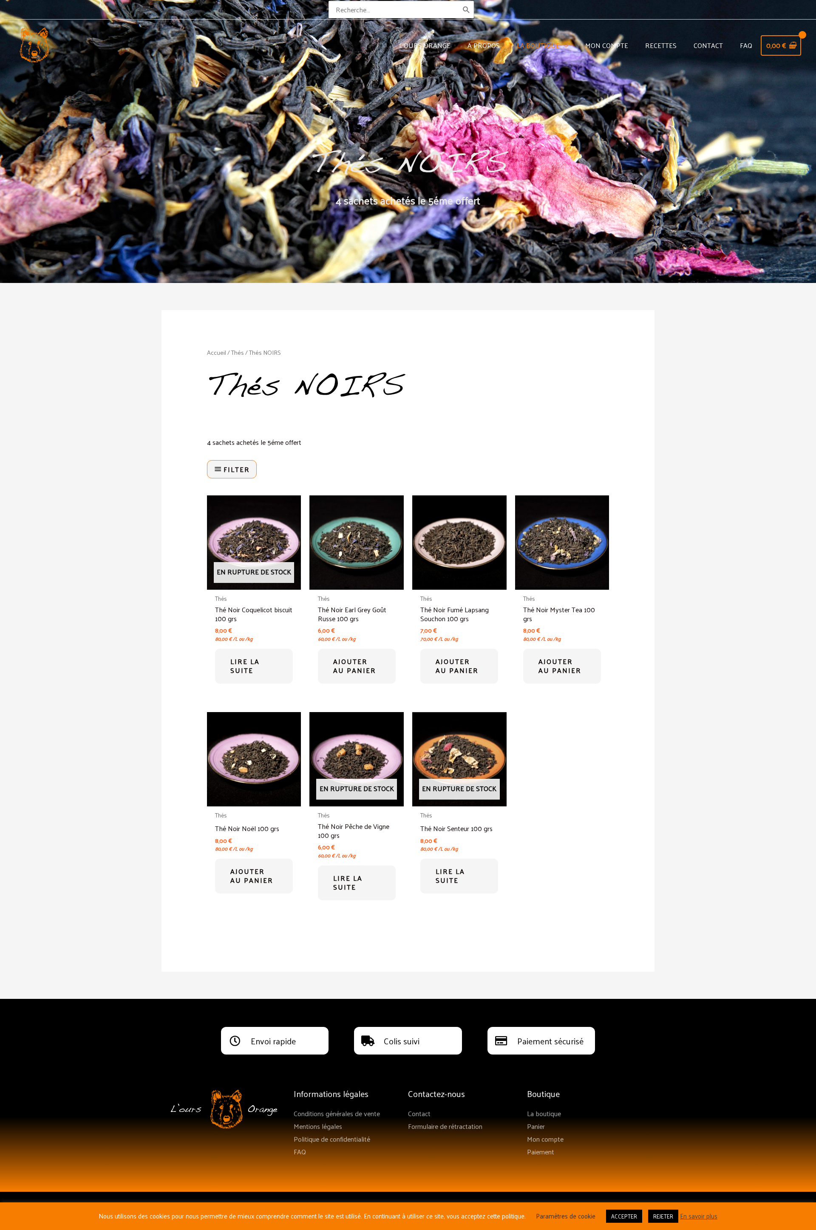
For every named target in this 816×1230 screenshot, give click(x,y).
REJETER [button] (663, 1216)
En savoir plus (698, 1216)
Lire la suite (245, 665)
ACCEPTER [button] (624, 1216)
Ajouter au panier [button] (354, 665)
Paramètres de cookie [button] (565, 1216)
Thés (237, 352)
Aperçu (254, 582)
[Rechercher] (466, 9)
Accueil (216, 352)
